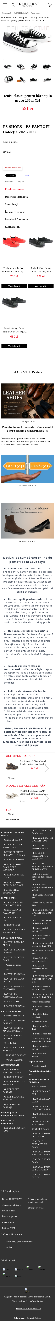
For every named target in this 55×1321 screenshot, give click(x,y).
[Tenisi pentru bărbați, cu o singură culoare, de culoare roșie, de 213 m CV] (14, 250)
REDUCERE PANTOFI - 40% (41, 896)
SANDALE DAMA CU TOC (41, 1175)
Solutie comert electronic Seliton (27, 1318)
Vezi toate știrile (12, 819)
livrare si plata (8, 1211)
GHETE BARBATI (10, 1065)
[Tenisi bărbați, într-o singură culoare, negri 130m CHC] (41, 250)
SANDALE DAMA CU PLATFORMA (41, 1168)
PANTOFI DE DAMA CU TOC (13, 980)
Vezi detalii (14, 286)
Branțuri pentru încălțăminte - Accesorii (12, 1114)
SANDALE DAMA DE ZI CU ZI (41, 1135)
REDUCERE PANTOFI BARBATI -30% (41, 969)
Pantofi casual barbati (14, 1016)
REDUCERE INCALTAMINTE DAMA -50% (40, 856)
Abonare (11, 778)
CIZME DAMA (8, 898)
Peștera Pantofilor (13, 168)
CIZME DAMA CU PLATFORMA (12, 911)
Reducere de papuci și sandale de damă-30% (42, 995)
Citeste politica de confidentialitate (27, 1301)
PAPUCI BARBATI (14, 1060)
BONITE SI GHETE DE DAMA (12, 834)
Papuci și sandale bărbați (40, 1047)
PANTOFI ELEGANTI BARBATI (14, 1021)
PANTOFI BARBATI (21, 13)
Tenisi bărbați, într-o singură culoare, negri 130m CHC (41, 270)
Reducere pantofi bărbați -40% (40, 929)
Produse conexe (14, 189)
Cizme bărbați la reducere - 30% (40, 959)
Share (11, 176)
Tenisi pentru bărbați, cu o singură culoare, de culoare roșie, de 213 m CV (14, 270)
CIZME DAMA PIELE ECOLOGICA (14, 931)
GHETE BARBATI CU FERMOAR (14, 1083)
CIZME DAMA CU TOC (12, 919)
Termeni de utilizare (11, 1205)
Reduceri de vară (39, 1022)
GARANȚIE (12, 226)
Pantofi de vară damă (42, 1034)
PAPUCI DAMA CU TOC (41, 1115)
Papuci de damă (39, 1066)
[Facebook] (5, 1253)
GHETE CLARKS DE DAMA (13, 876)
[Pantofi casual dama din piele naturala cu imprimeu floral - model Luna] (12, 796)
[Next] (45, 768)
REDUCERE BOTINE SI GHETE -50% (43, 839)
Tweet (27, 175)
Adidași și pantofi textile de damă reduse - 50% (42, 877)
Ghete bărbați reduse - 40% (42, 903)
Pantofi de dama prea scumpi (42, 1007)
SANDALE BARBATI (16, 1055)
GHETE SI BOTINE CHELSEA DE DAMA (13, 883)
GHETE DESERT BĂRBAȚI (11, 1105)
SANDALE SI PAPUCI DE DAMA (40, 1080)
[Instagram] (18, 1253)
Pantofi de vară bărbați (39, 1055)
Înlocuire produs (15, 211)
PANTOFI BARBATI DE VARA (13, 1037)
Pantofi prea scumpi (41, 1002)
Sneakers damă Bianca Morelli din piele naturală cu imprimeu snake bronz (34, 763)
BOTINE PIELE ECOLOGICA (11, 891)
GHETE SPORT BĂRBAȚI (11, 1090)
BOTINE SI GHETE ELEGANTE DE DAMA (14, 853)
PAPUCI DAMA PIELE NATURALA (41, 1107)
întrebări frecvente (16, 219)
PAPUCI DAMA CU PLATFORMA (41, 1123)
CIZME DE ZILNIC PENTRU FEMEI (13, 846)
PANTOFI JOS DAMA (14, 974)
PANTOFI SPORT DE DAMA (13, 958)
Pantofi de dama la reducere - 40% (41, 937)
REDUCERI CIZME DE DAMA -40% (42, 921)
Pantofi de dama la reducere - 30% (41, 988)
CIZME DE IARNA (13, 840)
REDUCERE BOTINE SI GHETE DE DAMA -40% (43, 913)
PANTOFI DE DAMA (11, 938)
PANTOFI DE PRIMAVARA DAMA (12, 995)
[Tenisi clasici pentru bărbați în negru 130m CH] (27, 59)
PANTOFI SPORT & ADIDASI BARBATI (13, 1029)
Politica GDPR (9, 1228)
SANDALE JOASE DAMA (41, 1160)
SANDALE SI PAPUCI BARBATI (14, 1049)
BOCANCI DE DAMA (14, 860)
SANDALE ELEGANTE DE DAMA (39, 1144)
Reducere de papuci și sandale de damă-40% (42, 944)
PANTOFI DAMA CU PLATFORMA (13, 987)
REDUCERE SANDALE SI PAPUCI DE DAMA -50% (42, 866)
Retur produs (8, 1222)
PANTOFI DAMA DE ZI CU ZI (13, 943)
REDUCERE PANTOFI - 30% (41, 952)
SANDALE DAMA (40, 1129)
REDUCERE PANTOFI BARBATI (41, 846)
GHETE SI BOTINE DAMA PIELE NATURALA (13, 867)
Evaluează (9, 182)
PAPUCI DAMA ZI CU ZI (41, 1092)
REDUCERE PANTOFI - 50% (14, 1129)
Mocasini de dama (12, 1001)
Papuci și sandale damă (40, 1027)
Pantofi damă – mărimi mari (40, 1072)
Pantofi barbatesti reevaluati (40, 1015)
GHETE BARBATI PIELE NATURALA (12, 1071)
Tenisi (8, 969)
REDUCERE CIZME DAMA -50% (42, 831)
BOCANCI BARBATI (14, 1077)
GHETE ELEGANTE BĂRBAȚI (13, 1098)
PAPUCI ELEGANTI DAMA (42, 1100)
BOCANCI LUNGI (12, 925)
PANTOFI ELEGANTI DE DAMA (14, 951)
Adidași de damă (13, 965)
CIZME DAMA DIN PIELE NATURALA (13, 903)
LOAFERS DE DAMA (14, 1006)
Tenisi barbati (35, 13)
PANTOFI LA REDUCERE (7, 1122)
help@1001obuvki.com (22, 1241)
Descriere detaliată (16, 196)
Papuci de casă (36, 1062)
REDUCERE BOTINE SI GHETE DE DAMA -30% (43, 979)
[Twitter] (11, 1253)
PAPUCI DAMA (39, 1087)
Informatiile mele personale (28, 1309)
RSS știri (11, 814)
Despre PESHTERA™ (12, 1199)
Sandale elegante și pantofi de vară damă (41, 1039)
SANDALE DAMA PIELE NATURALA (41, 1153)
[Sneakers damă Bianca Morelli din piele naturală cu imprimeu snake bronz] (12, 766)
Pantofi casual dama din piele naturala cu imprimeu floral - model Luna (33, 792)
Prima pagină (6, 13)
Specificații (11, 204)
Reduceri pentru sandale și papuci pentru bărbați (42, 887)
